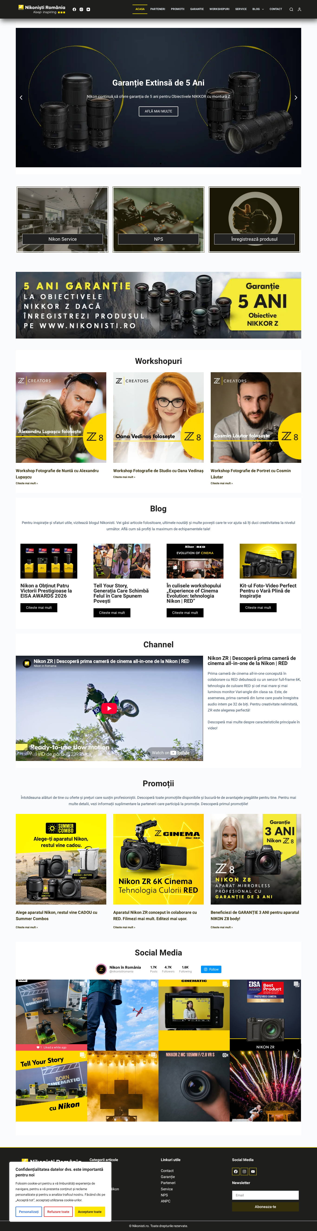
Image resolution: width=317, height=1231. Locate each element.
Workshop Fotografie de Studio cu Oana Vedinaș (158, 470)
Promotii (177, 9)
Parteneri (157, 9)
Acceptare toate (90, 1212)
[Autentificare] (299, 9)
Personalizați (29, 1212)
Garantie (197, 9)
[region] (60, 1192)
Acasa (140, 9)
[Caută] (291, 9)
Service (241, 9)
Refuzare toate (58, 1212)
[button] (21, 98)
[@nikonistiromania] (101, 969)
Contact (276, 9)
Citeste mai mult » (27, 483)
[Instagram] (81, 9)
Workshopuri (220, 9)
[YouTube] (88, 9)
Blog (256, 9)
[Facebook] (74, 9)
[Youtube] (253, 1171)
